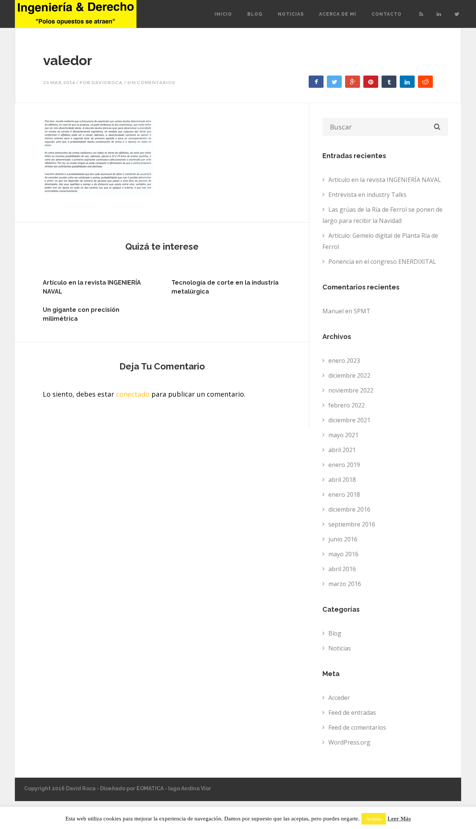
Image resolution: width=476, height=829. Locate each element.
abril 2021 (342, 450)
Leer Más (399, 819)
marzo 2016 (344, 584)
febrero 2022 (346, 405)
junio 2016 (342, 539)
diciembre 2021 (349, 420)
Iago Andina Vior (189, 788)
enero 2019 (344, 465)
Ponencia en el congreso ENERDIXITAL (382, 261)
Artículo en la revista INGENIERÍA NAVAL (384, 180)
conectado (132, 394)
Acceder (339, 698)
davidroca (107, 82)
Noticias (291, 14)
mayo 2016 (343, 554)
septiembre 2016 (351, 524)
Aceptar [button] (374, 819)
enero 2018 (344, 494)
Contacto (387, 14)
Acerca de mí (337, 14)
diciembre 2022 (349, 375)
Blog (255, 14)
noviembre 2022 (350, 390)
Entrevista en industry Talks (367, 195)
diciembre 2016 (349, 509)
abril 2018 (342, 480)
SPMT (362, 311)
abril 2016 (342, 569)
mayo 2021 (343, 435)
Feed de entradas (352, 712)
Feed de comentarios (357, 727)
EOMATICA (150, 788)
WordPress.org (349, 742)
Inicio (223, 14)
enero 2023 (344, 360)
